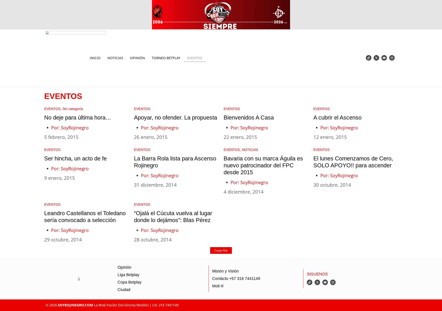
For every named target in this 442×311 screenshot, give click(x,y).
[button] (221, 250)
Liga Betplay (129, 274)
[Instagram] (392, 58)
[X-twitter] (376, 58)
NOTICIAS (115, 57)
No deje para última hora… (77, 117)
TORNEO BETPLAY (166, 57)
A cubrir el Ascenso (337, 117)
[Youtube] (384, 58)
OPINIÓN (137, 57)
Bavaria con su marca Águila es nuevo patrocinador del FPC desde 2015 (263, 165)
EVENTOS (194, 57)
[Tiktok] (368, 58)
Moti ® (218, 286)
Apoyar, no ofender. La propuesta (175, 117)
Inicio (95, 57)
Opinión (124, 267)
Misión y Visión (225, 271)
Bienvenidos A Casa (249, 117)
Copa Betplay (130, 282)
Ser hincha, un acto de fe (75, 158)
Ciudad (124, 289)
